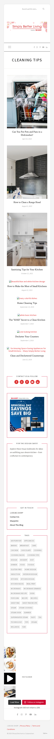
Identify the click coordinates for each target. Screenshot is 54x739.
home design (30, 569)
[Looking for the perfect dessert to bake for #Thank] (10, 665)
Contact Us (14, 517)
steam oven (16, 613)
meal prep (31, 584)
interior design (30, 574)
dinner (14, 565)
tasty (33, 617)
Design (14, 560)
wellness (15, 627)
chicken (14, 550)
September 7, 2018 (27, 324)
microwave (16, 589)
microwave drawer (32, 589)
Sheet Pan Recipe (29, 603)
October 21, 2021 (27, 273)
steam (13, 608)
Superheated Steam (19, 617)
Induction (15, 574)
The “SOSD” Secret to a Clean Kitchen (27, 319)
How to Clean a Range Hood (27, 202)
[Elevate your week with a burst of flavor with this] (10, 691)
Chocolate (26, 550)
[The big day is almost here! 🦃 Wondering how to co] (10, 652)
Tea (39, 617)
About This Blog (16, 525)
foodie (31, 565)
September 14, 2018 (27, 307)
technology (16, 622)
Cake (34, 546)
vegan (34, 622)
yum (24, 627)
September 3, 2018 (27, 340)
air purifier (16, 541)
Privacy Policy (25, 726)
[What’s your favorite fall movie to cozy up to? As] (10, 678)
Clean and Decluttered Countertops (27, 355)
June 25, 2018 (27, 359)
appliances (29, 541)
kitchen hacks (17, 584)
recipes (34, 598)
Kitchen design (27, 579)
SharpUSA (14, 521)
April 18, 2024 (27, 139)
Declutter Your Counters (27, 336)
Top (44, 733)
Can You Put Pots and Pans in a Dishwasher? (27, 133)
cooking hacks (17, 555)
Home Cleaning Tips (27, 303)
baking (14, 546)
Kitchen (14, 579)
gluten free (16, 569)
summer (27, 613)
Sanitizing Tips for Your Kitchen (27, 269)
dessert (23, 560)
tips (26, 622)
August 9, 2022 (27, 206)
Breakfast (24, 546)
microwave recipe (19, 593)
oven (32, 593)
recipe (25, 598)
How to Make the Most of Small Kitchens (27, 286)
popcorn (15, 598)
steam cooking (26, 608)
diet (32, 560)
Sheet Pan (15, 603)
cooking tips (33, 555)
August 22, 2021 (27, 290)
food (22, 565)
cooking (38, 550)
